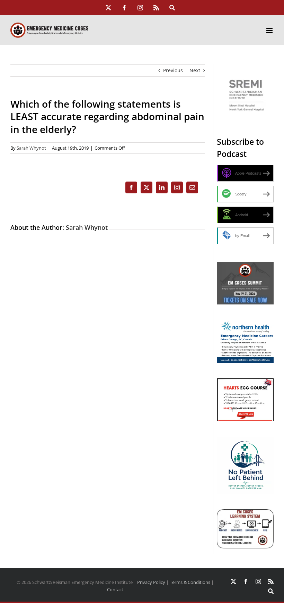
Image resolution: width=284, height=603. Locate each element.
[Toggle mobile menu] (270, 30)
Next (194, 70)
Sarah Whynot (31, 148)
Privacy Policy (151, 582)
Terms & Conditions (190, 582)
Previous (173, 70)
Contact (115, 589)
